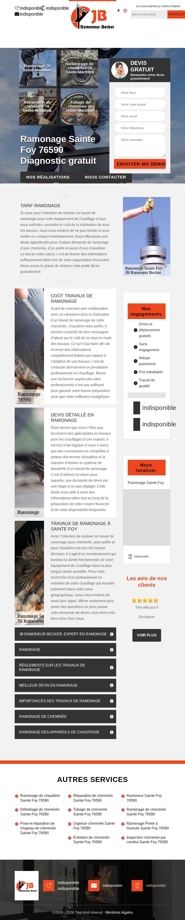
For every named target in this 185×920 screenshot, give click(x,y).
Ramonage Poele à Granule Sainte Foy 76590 (148, 825)
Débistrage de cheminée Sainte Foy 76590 (40, 811)
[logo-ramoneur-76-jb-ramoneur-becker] (92, 15)
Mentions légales (119, 912)
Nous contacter (105, 177)
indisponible (29, 8)
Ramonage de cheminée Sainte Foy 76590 (146, 811)
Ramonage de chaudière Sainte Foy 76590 (40, 798)
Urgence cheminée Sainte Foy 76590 (94, 825)
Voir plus (147, 635)
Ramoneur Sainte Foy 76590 (144, 798)
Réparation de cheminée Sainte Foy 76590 (93, 798)
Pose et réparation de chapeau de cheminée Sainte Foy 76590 (38, 828)
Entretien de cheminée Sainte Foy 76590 (91, 840)
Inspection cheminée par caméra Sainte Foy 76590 (147, 840)
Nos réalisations (48, 177)
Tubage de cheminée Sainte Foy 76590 (90, 811)
